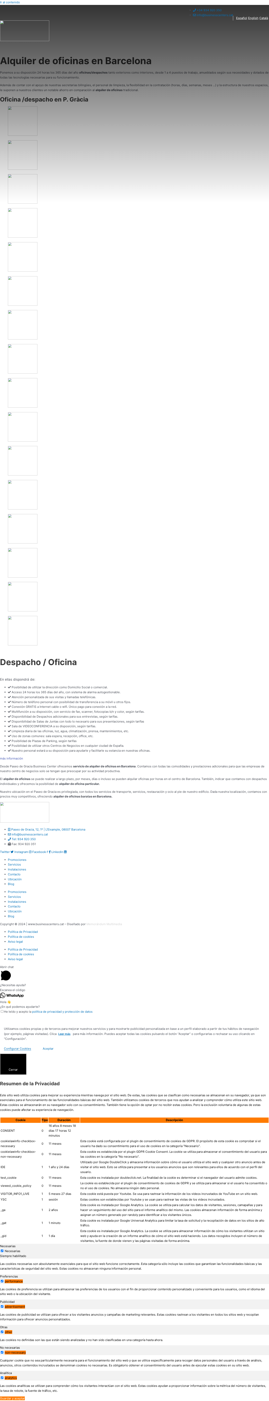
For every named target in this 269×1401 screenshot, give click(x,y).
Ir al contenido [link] (10, 2)
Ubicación (15, 879)
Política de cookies (21, 937)
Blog (11, 884)
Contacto (14, 874)
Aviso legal (15, 941)
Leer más (64, 1034)
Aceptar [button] (48, 1048)
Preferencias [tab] (9, 1276)
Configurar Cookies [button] (17, 1048)
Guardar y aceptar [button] (12, 1398)
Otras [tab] (3, 1327)
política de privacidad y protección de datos (62, 1011)
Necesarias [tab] (8, 1246)
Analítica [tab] (6, 1373)
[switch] (2, 1281)
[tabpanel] (134, 1266)
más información (11, 758)
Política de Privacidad (23, 932)
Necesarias (12, 1251)
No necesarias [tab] (10, 1347)
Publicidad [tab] (7, 1302)
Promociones (17, 860)
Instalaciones (17, 869)
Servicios (14, 864)
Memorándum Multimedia (104, 924)
